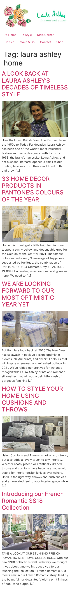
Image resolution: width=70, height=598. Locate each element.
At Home (10, 35)
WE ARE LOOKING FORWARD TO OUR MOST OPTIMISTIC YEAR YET (28, 294)
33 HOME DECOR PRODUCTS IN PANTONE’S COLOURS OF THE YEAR (33, 189)
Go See (9, 42)
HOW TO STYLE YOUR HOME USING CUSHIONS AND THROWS (32, 399)
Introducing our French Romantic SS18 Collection (33, 500)
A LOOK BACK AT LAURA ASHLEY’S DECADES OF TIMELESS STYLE (35, 84)
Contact (45, 42)
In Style (27, 35)
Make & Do (27, 42)
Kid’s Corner (45, 35)
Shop (59, 42)
